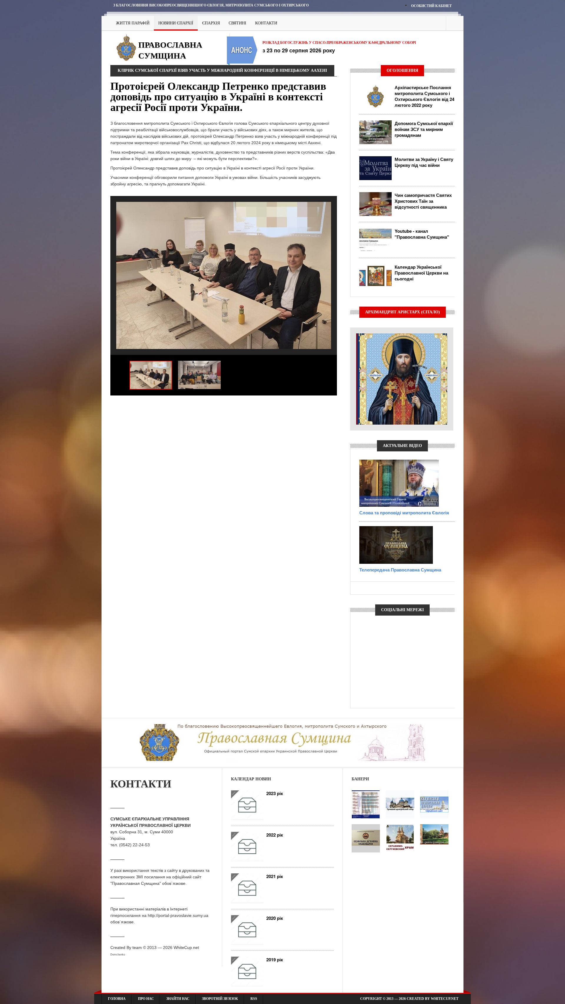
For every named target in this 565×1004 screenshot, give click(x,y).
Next (331, 405)
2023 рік (274, 793)
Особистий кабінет (431, 6)
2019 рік (274, 959)
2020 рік (274, 918)
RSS (253, 999)
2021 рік (274, 876)
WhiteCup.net (186, 947)
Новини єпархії (175, 23)
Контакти (266, 23)
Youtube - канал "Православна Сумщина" (422, 234)
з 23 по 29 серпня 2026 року (298, 50)
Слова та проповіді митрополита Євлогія (404, 512)
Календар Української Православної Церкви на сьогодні (421, 273)
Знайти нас (178, 999)
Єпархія (211, 23)
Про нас (146, 999)
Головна (117, 999)
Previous (116, 405)
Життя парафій (132, 23)
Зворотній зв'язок (220, 999)
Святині (237, 23)
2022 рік (274, 835)
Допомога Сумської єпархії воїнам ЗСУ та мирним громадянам (424, 129)
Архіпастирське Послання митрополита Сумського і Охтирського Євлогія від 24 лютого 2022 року (424, 96)
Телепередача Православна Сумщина (400, 569)
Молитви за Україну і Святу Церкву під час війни (424, 162)
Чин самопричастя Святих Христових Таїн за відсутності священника (423, 201)
